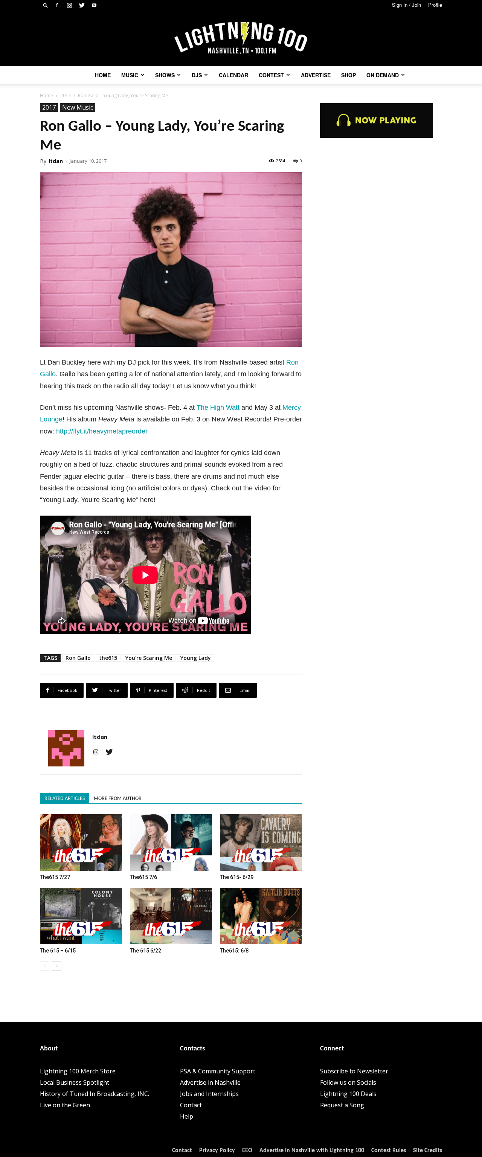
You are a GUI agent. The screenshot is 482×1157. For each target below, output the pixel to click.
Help (186, 1116)
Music (129, 75)
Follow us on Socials (348, 1082)
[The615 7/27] (81, 842)
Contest (271, 75)
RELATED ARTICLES (64, 798)
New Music (77, 107)
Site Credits (427, 1151)
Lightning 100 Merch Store (78, 1071)
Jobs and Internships (209, 1094)
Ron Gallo (78, 657)
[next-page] (56, 966)
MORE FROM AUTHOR (118, 798)
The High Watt (218, 407)
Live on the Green (65, 1105)
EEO (247, 1151)
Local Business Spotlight (74, 1082)
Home (103, 75)
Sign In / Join (406, 4)
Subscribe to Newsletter (354, 1071)
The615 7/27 (55, 877)
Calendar (233, 75)
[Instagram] (69, 5)
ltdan (56, 161)
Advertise (316, 75)
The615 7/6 (143, 877)
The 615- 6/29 (236, 877)
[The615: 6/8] (261, 916)
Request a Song (342, 1105)
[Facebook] (57, 5)
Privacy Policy (217, 1151)
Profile (435, 4)
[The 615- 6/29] (261, 842)
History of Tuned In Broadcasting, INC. (94, 1094)
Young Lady (195, 657)
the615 (108, 657)
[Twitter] (81, 5)
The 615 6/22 (145, 951)
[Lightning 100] (241, 38)
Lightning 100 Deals (348, 1094)
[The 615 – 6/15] (81, 916)
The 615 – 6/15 (58, 951)
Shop (348, 75)
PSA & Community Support (217, 1071)
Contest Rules (388, 1151)
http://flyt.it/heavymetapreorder (102, 431)
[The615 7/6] (171, 842)
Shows (165, 75)
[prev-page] (44, 966)
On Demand (382, 75)
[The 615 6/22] (171, 916)
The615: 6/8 (234, 951)
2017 (65, 95)
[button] (45, 5)
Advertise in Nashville (210, 1082)
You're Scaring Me (148, 657)
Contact (191, 1105)
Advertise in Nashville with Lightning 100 (311, 1151)
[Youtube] (94, 5)
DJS (197, 75)
